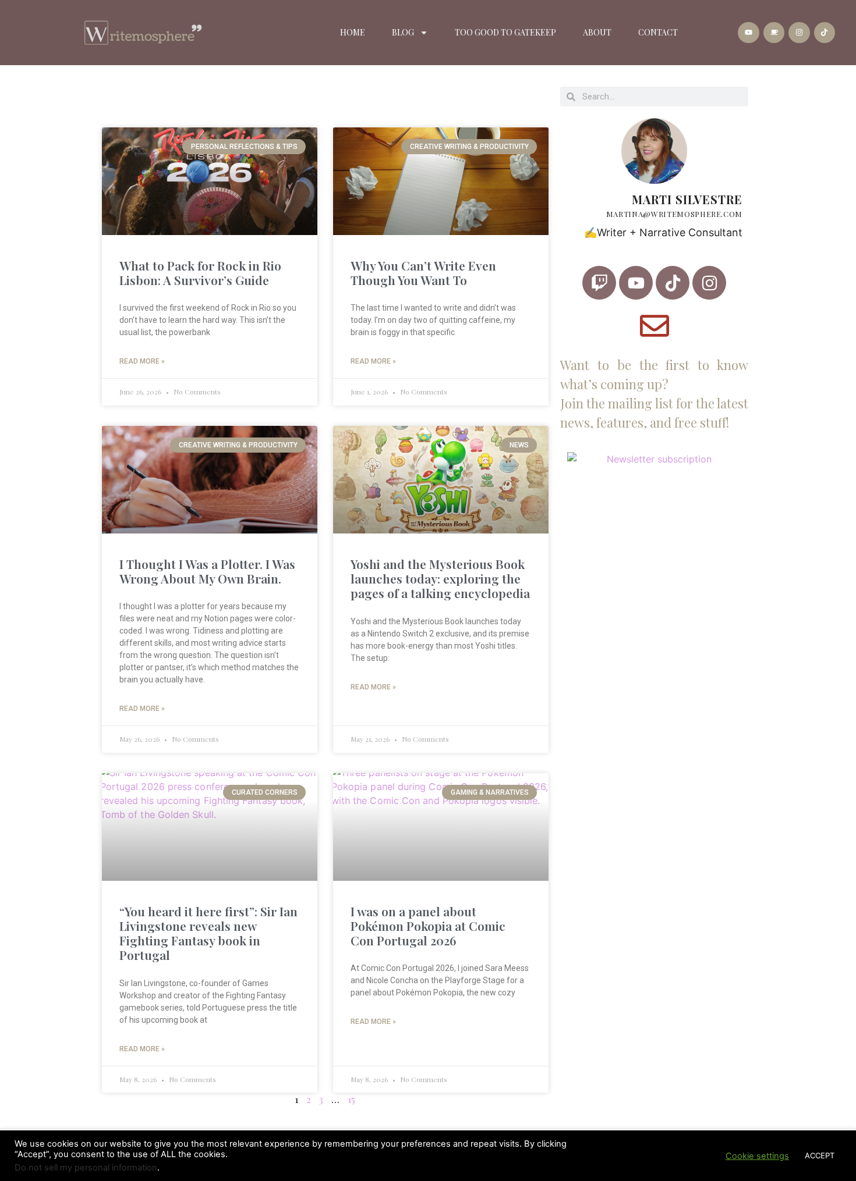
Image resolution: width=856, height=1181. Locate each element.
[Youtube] (748, 32)
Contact (658, 32)
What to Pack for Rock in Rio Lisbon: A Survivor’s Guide (200, 272)
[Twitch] (599, 283)
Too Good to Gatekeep (505, 32)
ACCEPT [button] (819, 1155)
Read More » (142, 361)
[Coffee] (773, 32)
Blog (403, 32)
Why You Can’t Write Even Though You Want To (423, 272)
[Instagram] (798, 32)
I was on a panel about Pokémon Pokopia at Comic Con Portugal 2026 (428, 925)
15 (351, 1099)
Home (352, 32)
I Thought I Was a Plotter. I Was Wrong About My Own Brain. (207, 571)
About (597, 32)
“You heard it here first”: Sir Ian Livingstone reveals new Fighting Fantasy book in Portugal (208, 933)
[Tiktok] (824, 32)
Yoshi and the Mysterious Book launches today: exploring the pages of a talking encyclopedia (440, 578)
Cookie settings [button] (757, 1156)
